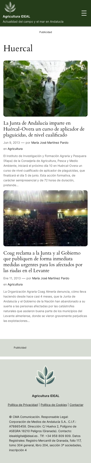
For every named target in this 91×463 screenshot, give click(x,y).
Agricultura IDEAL (16, 16)
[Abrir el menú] (84, 13)
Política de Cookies (54, 405)
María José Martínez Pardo (49, 142)
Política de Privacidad (23, 405)
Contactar (76, 405)
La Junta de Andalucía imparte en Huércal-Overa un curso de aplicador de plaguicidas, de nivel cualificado (43, 129)
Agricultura (15, 148)
